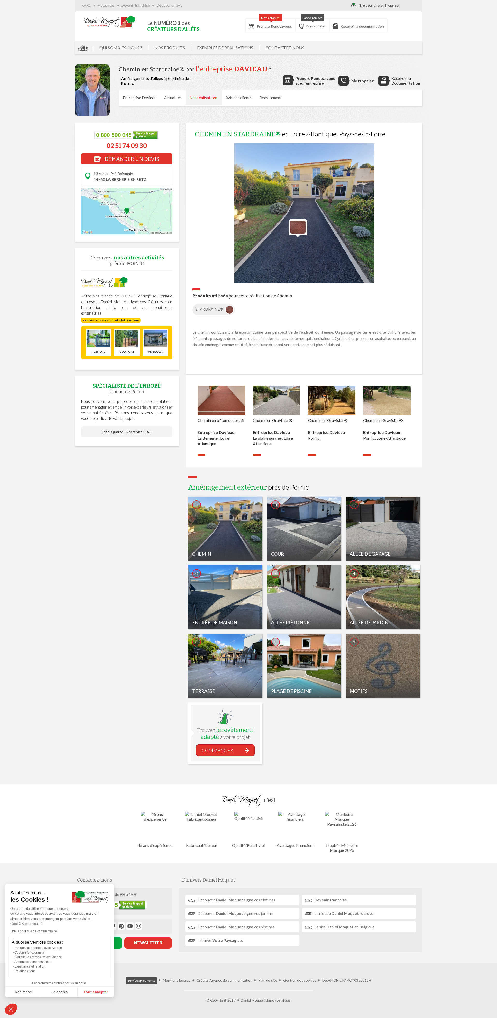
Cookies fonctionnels (29, 952)
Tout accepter (96, 992)
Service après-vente (141, 981)
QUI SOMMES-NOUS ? (120, 47)
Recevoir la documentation (362, 26)
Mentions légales (177, 980)
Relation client (24, 971)
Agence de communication (230, 980)
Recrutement (270, 97)
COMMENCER (217, 750)
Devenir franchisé (135, 5)
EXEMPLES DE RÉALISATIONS (225, 47)
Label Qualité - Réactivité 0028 (127, 432)
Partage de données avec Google (38, 948)
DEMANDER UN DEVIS (131, 159)
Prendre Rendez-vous (274, 23)
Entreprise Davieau (139, 97)
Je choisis (60, 992)
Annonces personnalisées (32, 962)
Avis (238, 97)
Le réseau (344, 913)
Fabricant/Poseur (201, 845)
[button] (11, 1009)
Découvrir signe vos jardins (235, 913)
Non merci (23, 992)
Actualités (106, 5)
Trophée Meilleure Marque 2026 (341, 848)
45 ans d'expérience (155, 845)
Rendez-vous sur (111, 320)
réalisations (203, 97)
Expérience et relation (29, 966)
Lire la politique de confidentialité (33, 931)
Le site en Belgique (344, 927)
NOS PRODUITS (169, 47)
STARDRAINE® (209, 309)
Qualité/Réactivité (248, 845)
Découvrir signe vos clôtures (236, 900)
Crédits (202, 980)
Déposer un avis (169, 5)
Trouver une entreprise (379, 5)
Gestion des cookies (299, 980)
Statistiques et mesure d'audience (38, 957)
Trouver (220, 940)
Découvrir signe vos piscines (236, 927)
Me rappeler (314, 23)
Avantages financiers (295, 845)
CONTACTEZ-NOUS (284, 47)
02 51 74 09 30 (127, 145)
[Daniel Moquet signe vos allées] (109, 22)
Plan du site (267, 980)
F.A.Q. (86, 5)
